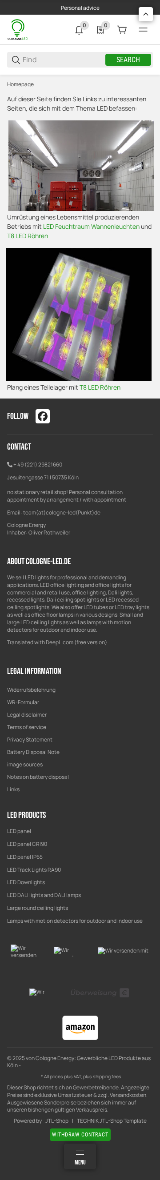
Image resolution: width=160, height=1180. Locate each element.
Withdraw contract (80, 1135)
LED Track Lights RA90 (34, 869)
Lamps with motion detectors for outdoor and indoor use (75, 921)
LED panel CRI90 (27, 844)
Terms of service (26, 727)
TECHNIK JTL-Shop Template (112, 1120)
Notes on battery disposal (38, 777)
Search (128, 60)
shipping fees (107, 1076)
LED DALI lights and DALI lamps (44, 895)
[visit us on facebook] (43, 416)
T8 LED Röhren (27, 235)
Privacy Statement (29, 739)
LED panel (19, 831)
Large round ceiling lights (37, 908)
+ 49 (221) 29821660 (37, 464)
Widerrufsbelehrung (31, 690)
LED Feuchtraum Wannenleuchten (91, 226)
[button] (146, 14)
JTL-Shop (56, 1120)
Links (13, 789)
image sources (25, 764)
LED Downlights (26, 882)
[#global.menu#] (143, 30)
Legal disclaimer (27, 714)
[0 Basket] (122, 30)
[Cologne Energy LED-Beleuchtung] (18, 29)
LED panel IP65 (25, 857)
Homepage (20, 84)
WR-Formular (23, 702)
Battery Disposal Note (33, 752)
